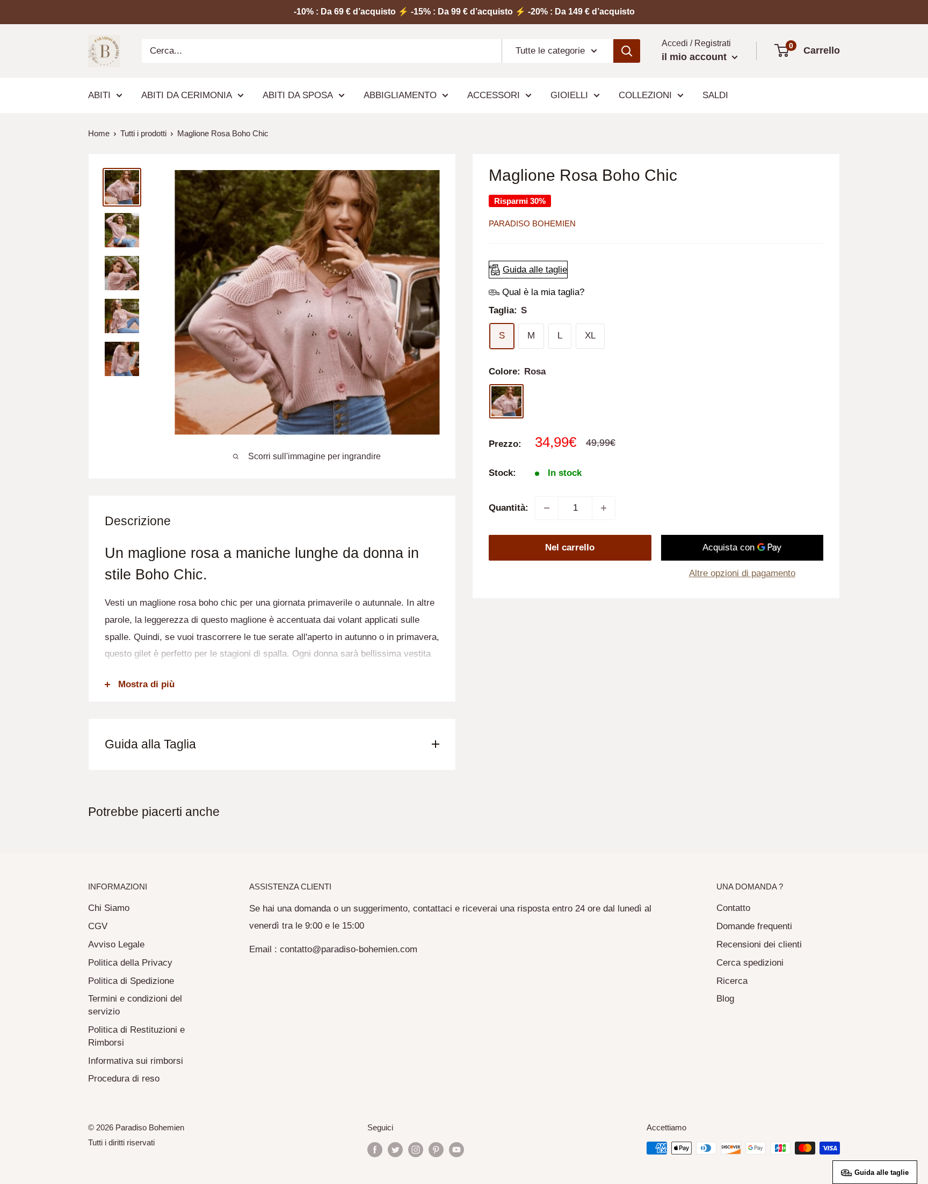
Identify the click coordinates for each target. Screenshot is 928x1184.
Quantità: (508, 508)
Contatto (733, 908)
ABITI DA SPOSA (298, 95)
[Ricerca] (626, 51)
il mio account (695, 57)
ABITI (99, 95)
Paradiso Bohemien (532, 223)
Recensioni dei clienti (759, 944)
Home (99, 133)
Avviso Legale (116, 944)
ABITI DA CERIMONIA (186, 95)
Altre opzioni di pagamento (742, 573)
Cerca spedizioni (750, 963)
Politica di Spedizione (131, 981)
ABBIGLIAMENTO (400, 95)
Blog (725, 999)
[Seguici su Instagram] (415, 1149)
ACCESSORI (493, 95)
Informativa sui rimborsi (135, 1061)
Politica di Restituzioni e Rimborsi (136, 1036)
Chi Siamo (108, 908)
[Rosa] (506, 401)
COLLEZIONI (645, 95)
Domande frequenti (754, 926)
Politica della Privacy (130, 963)
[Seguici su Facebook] (374, 1149)
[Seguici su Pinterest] (436, 1149)
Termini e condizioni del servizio (135, 1005)
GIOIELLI (569, 95)
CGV (97, 926)
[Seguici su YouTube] (456, 1149)
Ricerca (732, 981)
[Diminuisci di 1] (546, 508)
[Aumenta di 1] (603, 508)
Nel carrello (570, 547)
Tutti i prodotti (143, 133)
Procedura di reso (124, 1078)
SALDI (715, 95)
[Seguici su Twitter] (395, 1149)
